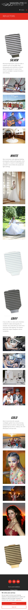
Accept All (14, 603)
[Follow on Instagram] (14, 581)
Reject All (14, 607)
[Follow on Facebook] (10, 581)
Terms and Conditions (14, 587)
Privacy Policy (14, 590)
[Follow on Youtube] (18, 581)
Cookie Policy (18, 600)
